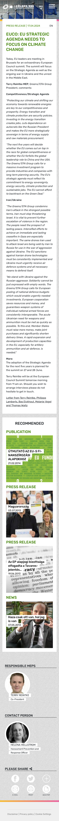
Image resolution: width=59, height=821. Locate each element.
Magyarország (18, 506)
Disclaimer (12, 814)
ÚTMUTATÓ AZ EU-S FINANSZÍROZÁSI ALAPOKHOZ (25, 455)
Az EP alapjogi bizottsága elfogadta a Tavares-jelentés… (26, 565)
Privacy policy (27, 814)
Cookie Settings (43, 814)
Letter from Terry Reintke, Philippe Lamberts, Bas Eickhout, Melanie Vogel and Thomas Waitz (28, 401)
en (51, 25)
